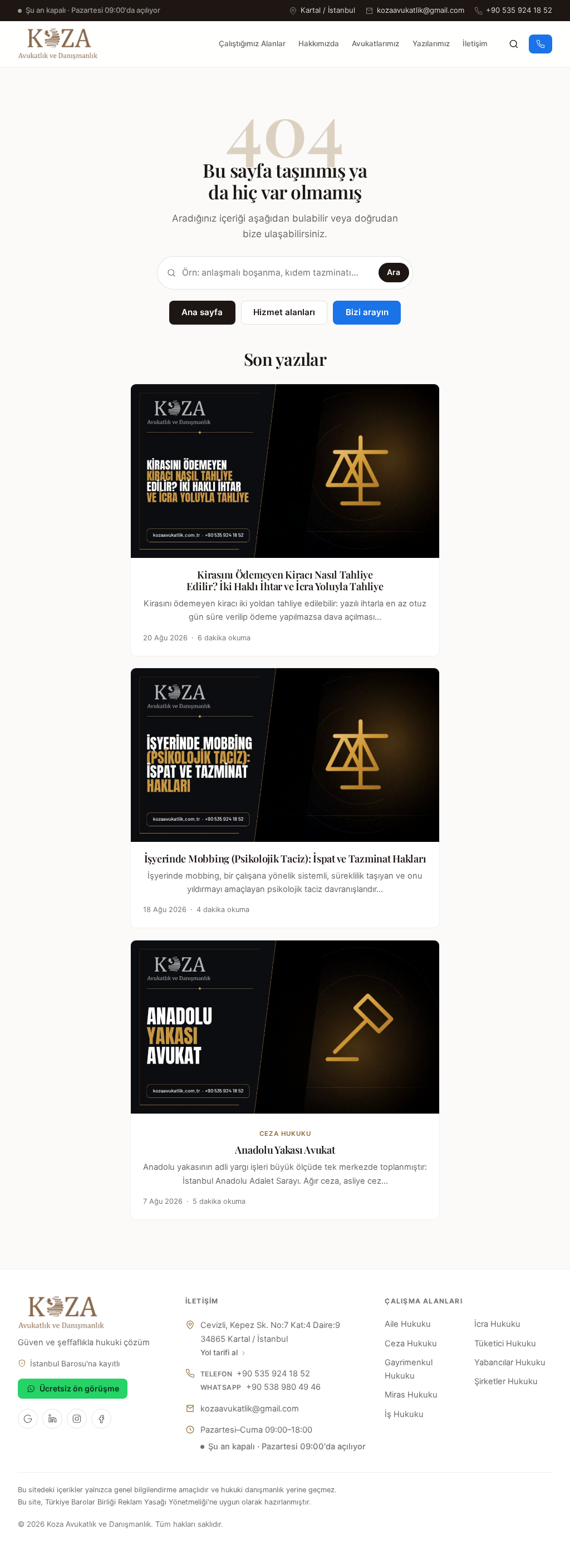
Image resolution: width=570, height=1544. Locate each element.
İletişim (475, 43)
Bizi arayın (367, 312)
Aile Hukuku (408, 1324)
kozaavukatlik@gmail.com (420, 10)
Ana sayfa (202, 312)
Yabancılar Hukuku (510, 1362)
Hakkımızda (318, 43)
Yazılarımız (431, 43)
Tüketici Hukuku (505, 1344)
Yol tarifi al (219, 1352)
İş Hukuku (404, 1414)
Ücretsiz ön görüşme (79, 1388)
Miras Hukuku (411, 1395)
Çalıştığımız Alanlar (252, 43)
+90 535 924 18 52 (519, 10)
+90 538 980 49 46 (283, 1387)
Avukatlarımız (375, 43)
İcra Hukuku (497, 1324)
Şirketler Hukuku (506, 1381)
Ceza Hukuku (411, 1344)
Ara (393, 272)
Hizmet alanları (284, 312)
